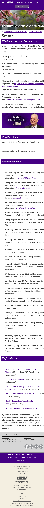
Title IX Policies (22, 498)
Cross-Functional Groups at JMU (15, 31)
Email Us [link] (27, 438)
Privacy (30, 455)
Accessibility (7, 458)
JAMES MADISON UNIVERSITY (24, 505)
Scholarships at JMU (22, 471)
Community (20, 460)
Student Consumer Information (22, 501)
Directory (20, 455)
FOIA (22, 494)
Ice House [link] (5, 438)
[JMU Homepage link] (22, 483)
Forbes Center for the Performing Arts (20, 394)
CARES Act (22, 496)
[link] (26, 448)
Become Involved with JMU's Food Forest (21, 408)
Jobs (16, 458)
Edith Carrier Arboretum (14, 379)
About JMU (22, 473)
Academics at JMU (22, 468)
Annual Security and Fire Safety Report (22, 503)
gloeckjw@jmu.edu (22, 188)
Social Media (26, 458)
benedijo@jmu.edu (20, 198)
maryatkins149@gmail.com (26, 178)
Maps (36, 458)
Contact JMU (22, 490)
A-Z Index (10, 455)
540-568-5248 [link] (29, 439)
